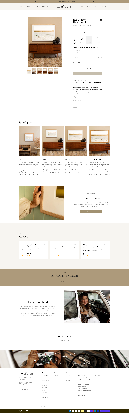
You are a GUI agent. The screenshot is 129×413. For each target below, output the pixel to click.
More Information (91, 211)
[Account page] (106, 6)
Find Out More (64, 281)
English (21, 411)
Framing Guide (94, 47)
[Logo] (64, 6)
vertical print (88, 28)
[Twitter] (27, 389)
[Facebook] (19, 389)
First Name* (37, 360)
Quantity (75, 57)
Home (20, 13)
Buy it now (88, 73)
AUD (27, 411)
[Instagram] (22, 389)
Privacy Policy (45, 406)
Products (25, 13)
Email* (55, 360)
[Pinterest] (25, 389)
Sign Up (84, 363)
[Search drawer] (102, 6)
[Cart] (109, 6)
